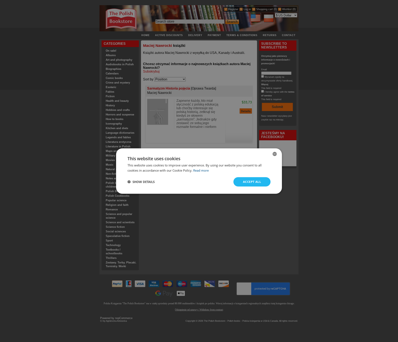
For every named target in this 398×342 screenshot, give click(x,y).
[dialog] (199, 171)
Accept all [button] (252, 182)
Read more (201, 170)
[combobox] (275, 154)
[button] (141, 181)
